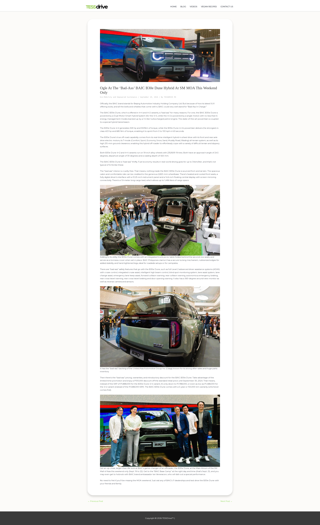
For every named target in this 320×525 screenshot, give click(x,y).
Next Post (226, 501)
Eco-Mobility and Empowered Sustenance (118, 97)
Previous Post (95, 501)
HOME (173, 6)
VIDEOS (193, 6)
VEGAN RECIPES (209, 6)
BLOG (183, 6)
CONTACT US (226, 6)
